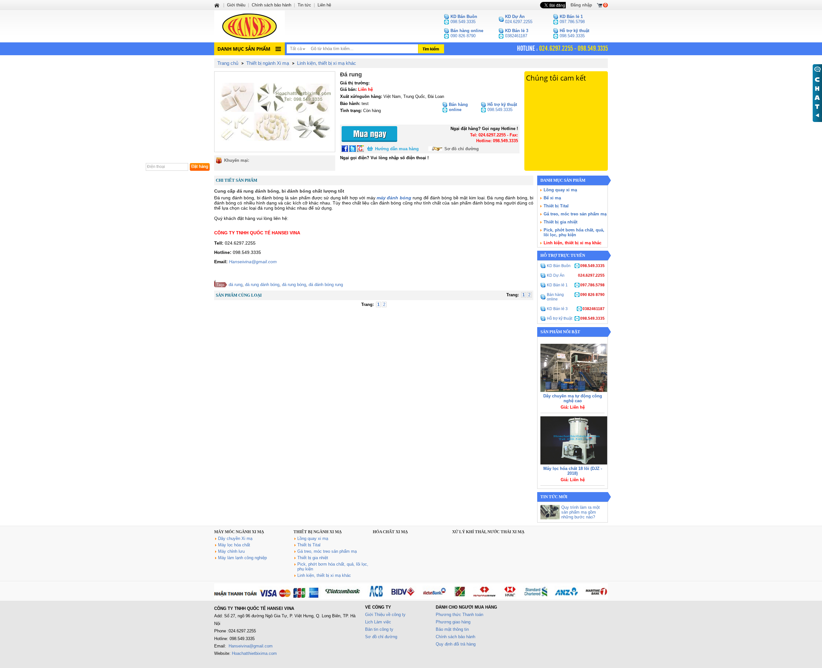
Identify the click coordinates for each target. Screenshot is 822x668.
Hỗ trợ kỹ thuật (576, 318)
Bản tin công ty (379, 629)
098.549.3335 (463, 19)
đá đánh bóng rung (326, 284)
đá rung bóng (294, 284)
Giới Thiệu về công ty (385, 614)
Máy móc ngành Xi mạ (239, 531)
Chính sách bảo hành (455, 636)
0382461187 (516, 33)
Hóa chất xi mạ (390, 531)
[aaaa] (411, 597)
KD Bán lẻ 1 (576, 285)
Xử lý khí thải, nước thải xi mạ (488, 531)
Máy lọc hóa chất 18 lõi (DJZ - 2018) (572, 471)
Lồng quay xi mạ (560, 189)
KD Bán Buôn (576, 266)
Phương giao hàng (453, 622)
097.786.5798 (572, 19)
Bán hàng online (576, 296)
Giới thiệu (236, 5)
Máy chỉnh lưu (231, 551)
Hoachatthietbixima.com (254, 653)
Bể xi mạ (552, 197)
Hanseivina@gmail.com (253, 261)
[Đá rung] (274, 111)
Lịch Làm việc (378, 622)
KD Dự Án (576, 275)
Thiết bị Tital (556, 206)
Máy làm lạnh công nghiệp (242, 557)
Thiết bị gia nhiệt (560, 222)
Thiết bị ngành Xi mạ (317, 531)
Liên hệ (324, 5)
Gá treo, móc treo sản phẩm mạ (575, 214)
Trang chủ (227, 63)
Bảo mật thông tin (452, 629)
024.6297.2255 (518, 19)
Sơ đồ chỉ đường (461, 148)
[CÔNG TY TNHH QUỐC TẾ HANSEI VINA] (249, 26)
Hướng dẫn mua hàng (397, 148)
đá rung (235, 284)
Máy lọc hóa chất (234, 544)
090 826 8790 (466, 33)
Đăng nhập (581, 5)
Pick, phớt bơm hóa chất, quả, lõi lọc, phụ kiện (574, 232)
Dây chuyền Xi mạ (235, 538)
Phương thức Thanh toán (459, 614)
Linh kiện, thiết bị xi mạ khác (572, 242)
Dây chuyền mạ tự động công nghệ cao (572, 398)
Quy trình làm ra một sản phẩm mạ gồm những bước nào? (580, 512)
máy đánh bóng (394, 197)
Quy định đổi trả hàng (456, 644)
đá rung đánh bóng (262, 284)
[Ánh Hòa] (217, 5)
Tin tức (304, 5)
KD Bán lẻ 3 (576, 309)
